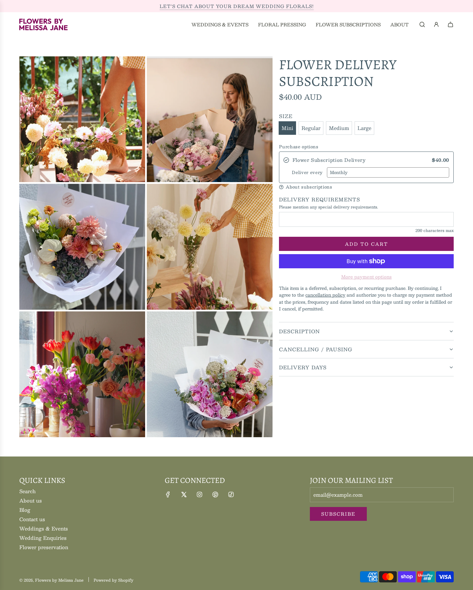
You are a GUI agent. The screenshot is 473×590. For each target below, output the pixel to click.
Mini (287, 128)
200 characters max (434, 230)
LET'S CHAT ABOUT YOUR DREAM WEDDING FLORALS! (237, 6)
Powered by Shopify (113, 580)
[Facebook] (168, 494)
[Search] (422, 24)
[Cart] (450, 24)
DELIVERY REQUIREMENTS (319, 199)
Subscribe (338, 514)
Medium (339, 128)
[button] (366, 187)
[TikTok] (231, 494)
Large (364, 128)
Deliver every (307, 172)
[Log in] (436, 24)
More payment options (366, 276)
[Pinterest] (215, 494)
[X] (184, 494)
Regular (310, 128)
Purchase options (298, 147)
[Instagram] (199, 494)
